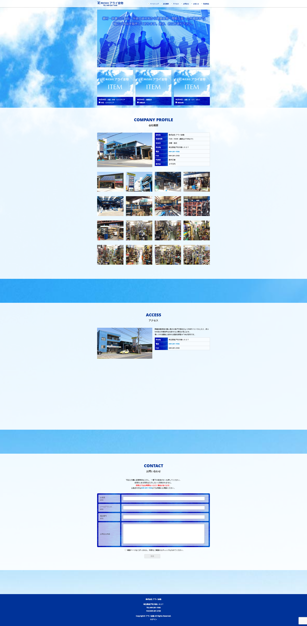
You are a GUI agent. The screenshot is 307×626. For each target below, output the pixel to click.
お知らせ (196, 4)
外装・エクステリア (107, 103)
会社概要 (166, 4)
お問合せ (186, 4)
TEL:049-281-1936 (153, 607)
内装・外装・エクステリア (116, 100)
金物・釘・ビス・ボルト (192, 100)
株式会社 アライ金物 (153, 599)
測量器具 (149, 100)
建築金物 (180, 103)
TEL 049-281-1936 (110, 5)
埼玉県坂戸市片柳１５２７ (153, 604)
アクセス (176, 4)
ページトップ (154, 4)
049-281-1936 (174, 151)
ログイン (153, 619)
